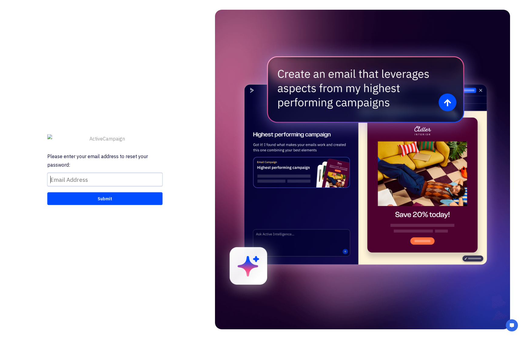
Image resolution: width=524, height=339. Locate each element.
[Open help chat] (512, 326)
